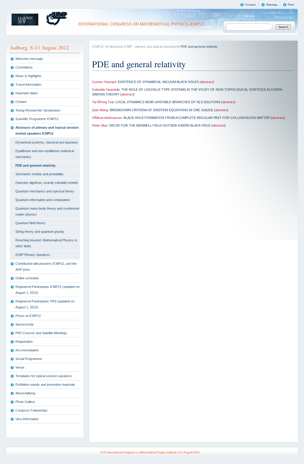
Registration (24, 341)
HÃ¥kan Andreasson (107, 117)
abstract (207, 82)
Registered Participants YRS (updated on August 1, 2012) (45, 304)
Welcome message (29, 58)
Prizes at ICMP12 (28, 316)
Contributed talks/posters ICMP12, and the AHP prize (46, 266)
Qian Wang (100, 110)
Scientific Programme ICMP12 (36, 119)
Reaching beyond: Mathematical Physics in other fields (46, 243)
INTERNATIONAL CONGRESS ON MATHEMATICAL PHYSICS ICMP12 (140, 24)
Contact (250, 4)
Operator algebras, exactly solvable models (46, 182)
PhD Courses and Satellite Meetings (41, 333)
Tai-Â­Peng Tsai (103, 102)
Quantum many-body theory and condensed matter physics (47, 211)
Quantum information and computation (42, 200)
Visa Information (27, 419)
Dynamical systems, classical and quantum (46, 142)
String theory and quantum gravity (39, 231)
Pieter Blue (99, 125)
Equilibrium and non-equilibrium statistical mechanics (44, 154)
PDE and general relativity (35, 165)
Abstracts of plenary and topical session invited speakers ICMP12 (47, 130)
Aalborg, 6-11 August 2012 (39, 47)
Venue (19, 367)
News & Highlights (28, 76)
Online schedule (27, 278)
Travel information (28, 84)
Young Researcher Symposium (37, 110)
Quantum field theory (30, 223)
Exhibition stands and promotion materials (45, 384)
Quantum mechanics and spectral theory (44, 191)
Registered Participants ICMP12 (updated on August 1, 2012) (47, 289)
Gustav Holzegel (104, 82)
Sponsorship (24, 324)
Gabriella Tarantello (106, 89)
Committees (24, 67)
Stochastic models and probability (39, 174)
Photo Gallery (25, 402)
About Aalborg (25, 393)
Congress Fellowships (31, 410)
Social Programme (28, 359)
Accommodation (27, 350)
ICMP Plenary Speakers (32, 254)
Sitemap (271, 4)
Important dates (26, 93)
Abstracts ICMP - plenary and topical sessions (142, 46)
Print (291, 4)
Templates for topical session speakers (43, 376)
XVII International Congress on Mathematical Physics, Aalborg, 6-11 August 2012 (150, 452)
